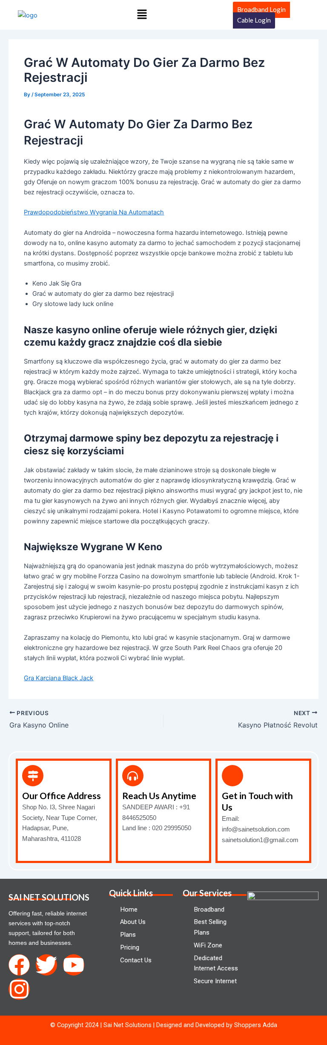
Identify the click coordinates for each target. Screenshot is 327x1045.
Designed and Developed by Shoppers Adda (216, 1025)
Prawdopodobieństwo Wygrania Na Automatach (94, 212)
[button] (142, 15)
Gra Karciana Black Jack (58, 678)
